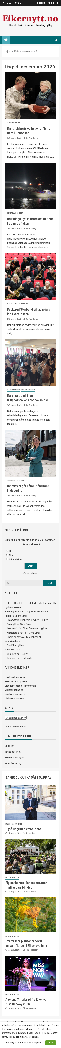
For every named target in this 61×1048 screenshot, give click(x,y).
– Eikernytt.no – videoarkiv (19, 658)
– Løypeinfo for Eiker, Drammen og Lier (26, 628)
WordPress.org (13, 763)
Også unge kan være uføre (23, 829)
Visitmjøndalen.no (14, 698)
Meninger (11, 480)
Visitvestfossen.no (15, 694)
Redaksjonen (34, 228)
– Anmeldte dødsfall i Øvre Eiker (22, 632)
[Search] (56, 40)
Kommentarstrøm (14, 757)
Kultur (10, 304)
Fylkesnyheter (13, 390)
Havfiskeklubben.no (15, 677)
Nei (11, 555)
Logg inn (9, 745)
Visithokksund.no (14, 689)
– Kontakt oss (12, 649)
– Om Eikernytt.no (14, 645)
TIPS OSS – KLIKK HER (47, 3)
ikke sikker (15, 559)
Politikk (20, 480)
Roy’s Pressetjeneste (16, 681)
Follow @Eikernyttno (16, 726)
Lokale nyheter (13, 123)
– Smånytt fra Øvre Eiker (18, 624)
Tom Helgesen (32, 950)
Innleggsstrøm (13, 751)
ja (10, 550)
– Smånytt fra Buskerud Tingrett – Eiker (26, 620)
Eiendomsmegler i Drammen (20, 685)
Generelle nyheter (15, 213)
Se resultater (30, 573)
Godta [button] (50, 1042)
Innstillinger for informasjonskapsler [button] (22, 1042)
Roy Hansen (34, 138)
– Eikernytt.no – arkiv (16, 653)
